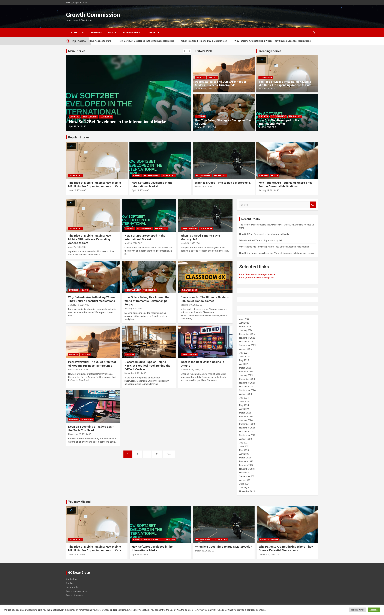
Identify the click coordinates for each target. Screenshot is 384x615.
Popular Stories (79, 137)
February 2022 (246, 465)
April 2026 (244, 323)
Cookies (70, 583)
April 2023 (244, 454)
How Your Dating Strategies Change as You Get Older (223, 122)
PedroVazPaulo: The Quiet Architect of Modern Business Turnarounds (220, 83)
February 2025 (246, 371)
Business (96, 32)
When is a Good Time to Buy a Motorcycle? (166, 41)
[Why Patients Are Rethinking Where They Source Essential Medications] (93, 277)
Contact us (71, 579)
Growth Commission (93, 14)
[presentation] (185, 51)
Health (112, 32)
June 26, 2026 (265, 88)
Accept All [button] (373, 610)
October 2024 (246, 386)
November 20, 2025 (77, 434)
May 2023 (244, 450)
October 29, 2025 (203, 127)
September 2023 (247, 435)
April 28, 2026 (264, 127)
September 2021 (247, 476)
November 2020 (247, 491)
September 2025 (247, 345)
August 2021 (245, 480)
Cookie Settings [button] (357, 610)
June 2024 (244, 401)
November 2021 (247, 469)
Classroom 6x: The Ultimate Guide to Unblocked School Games (205, 299)
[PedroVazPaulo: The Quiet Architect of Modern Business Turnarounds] (93, 341)
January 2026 (245, 330)
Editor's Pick (203, 51)
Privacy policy (72, 587)
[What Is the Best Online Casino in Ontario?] (205, 341)
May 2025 (244, 360)
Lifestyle (153, 32)
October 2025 (246, 341)
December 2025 (247, 334)
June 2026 (244, 319)
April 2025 (244, 364)
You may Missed (79, 502)
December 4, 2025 (203, 88)
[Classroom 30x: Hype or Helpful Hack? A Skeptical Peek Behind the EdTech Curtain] (149, 341)
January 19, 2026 (266, 190)
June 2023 (244, 446)
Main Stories (77, 51)
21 (157, 454)
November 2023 (247, 427)
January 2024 (245, 420)
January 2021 (245, 487)
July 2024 (244, 397)
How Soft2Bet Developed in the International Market (108, 41)
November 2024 (247, 382)
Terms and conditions (76, 591)
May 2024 (244, 405)
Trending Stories (269, 51)
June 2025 (244, 356)
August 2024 (245, 394)
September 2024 (247, 390)
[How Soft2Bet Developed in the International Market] (149, 215)
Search (313, 205)
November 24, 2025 (190, 369)
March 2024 (245, 412)
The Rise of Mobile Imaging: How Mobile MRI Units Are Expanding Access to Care (284, 83)
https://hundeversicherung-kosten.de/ (257, 274)
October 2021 (246, 472)
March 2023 (245, 457)
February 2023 (246, 461)
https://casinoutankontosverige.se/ (256, 277)
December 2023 (247, 424)
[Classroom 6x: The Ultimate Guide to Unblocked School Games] (205, 277)
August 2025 (245, 349)
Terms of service (74, 595)
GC (86, 126)
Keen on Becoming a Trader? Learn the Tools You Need (91, 428)
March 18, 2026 (76, 126)
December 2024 (247, 379)
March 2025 (245, 367)
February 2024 (246, 416)
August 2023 (245, 439)
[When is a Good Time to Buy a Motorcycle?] (205, 215)
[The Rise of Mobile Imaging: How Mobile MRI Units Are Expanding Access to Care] (93, 215)
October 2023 (246, 431)
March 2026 (245, 326)
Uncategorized (189, 290)
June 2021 (244, 484)
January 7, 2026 (132, 308)
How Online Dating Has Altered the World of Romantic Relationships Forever (321, 41)
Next (169, 454)
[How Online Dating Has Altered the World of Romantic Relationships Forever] (149, 277)
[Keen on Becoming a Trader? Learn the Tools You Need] (93, 406)
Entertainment (132, 32)
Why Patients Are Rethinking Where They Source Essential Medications (235, 41)
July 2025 (244, 352)
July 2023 (244, 442)
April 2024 (244, 409)
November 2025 (247, 337)
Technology (77, 32)
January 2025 (245, 375)
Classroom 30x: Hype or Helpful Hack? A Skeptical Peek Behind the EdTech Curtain (147, 365)
